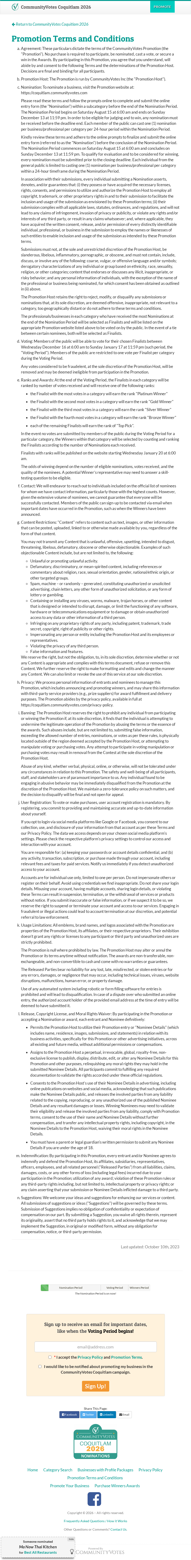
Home (32, 1469)
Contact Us (118, 1529)
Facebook (70, 1414)
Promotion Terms (126, 1357)
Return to (52, 24)
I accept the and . (98, 1357)
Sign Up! (95, 1386)
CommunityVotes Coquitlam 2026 (55, 7)
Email (125, 1414)
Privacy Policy (90, 1357)
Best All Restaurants (40, 1552)
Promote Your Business (69, 1485)
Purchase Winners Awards (117, 1485)
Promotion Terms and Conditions (95, 1477)
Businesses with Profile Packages (105, 1469)
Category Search (57, 1469)
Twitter (89, 1414)
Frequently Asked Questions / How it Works (95, 1521)
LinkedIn (107, 1414)
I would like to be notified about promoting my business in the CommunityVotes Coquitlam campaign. (98, 1369)
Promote (162, 7)
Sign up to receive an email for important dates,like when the (95, 1327)
